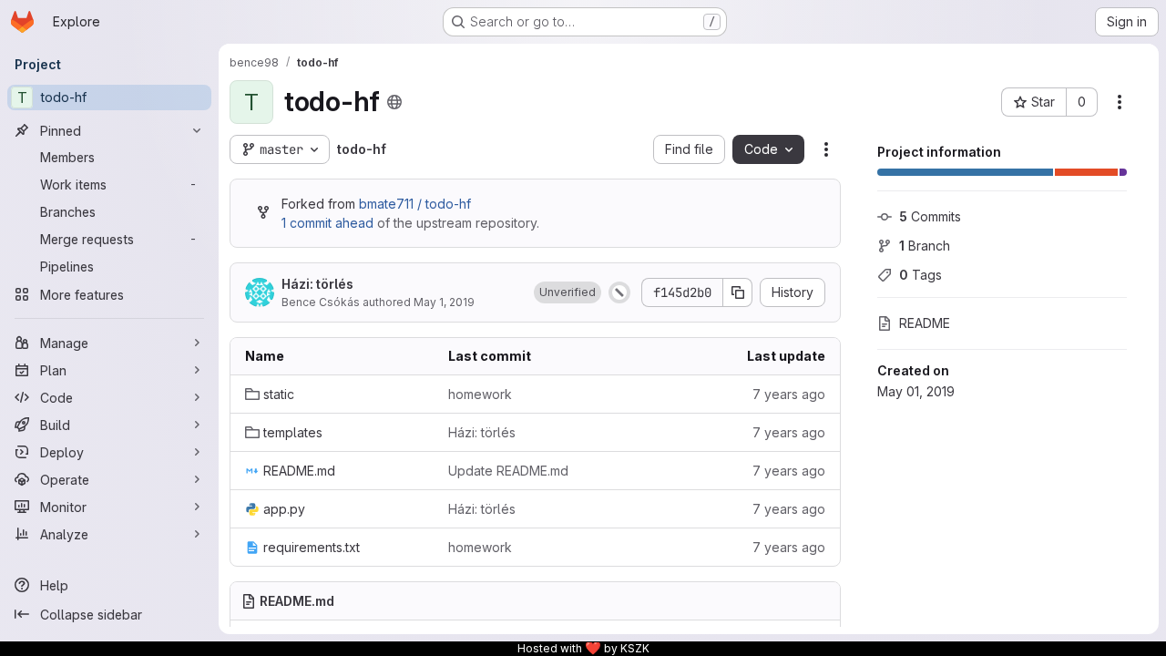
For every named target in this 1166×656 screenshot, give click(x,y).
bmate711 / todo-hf (415, 203)
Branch (924, 245)
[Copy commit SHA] (737, 292)
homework (480, 394)
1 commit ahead (327, 223)
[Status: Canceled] (619, 292)
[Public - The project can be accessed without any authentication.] (394, 102)
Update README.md (508, 470)
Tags (920, 274)
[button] (567, 292)
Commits (930, 216)
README (924, 323)
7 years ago (788, 394)
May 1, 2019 (444, 302)
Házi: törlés (317, 284)
